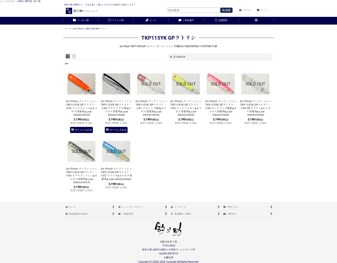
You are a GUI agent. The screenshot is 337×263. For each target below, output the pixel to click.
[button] (256, 21)
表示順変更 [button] (179, 56)
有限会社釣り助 (168, 241)
